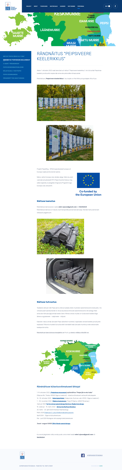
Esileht (28, 6)
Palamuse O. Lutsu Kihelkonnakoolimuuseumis (59, 412)
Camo (101, 466)
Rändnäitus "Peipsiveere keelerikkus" (16, 60)
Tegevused (43, 6)
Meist (36, 6)
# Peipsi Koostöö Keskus (95, 455)
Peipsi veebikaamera (10, 74)
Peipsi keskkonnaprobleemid (13, 67)
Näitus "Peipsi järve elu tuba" (14, 56)
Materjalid (54, 6)
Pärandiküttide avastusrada (13, 78)
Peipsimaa (81, 6)
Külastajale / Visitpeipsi (12, 71)
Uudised (62, 6)
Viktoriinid (71, 6)
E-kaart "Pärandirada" (11, 63)
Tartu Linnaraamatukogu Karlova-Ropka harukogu (65, 404)
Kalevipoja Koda (58, 398)
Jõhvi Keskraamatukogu (61, 423)
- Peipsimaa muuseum (58, 392)
